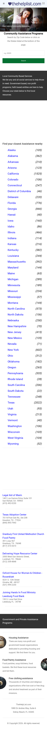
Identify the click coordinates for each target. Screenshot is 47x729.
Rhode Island (15, 379)
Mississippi (14, 296)
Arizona (12, 167)
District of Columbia (19, 191)
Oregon (12, 367)
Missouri (13, 291)
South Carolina (16, 385)
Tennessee (14, 396)
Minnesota (14, 285)
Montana (13, 302)
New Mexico (15, 338)
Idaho (11, 226)
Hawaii (12, 214)
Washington (15, 426)
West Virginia (15, 437)
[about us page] (43, 3)
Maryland (13, 267)
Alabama (13, 155)
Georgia (12, 208)
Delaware (13, 197)
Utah (10, 408)
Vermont (13, 420)
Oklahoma (13, 361)
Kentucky (13, 249)
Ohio (10, 355)
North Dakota (15, 314)
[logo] (23, 4)
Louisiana (13, 255)
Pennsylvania (15, 373)
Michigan (13, 279)
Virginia (12, 414)
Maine (11, 273)
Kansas (12, 244)
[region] (23, 123)
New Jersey (14, 332)
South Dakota (15, 390)
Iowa (10, 220)
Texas (11, 402)
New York (13, 349)
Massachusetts (17, 261)
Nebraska (13, 320)
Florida (12, 202)
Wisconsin (14, 432)
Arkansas (13, 161)
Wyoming (13, 443)
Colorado (13, 179)
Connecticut (15, 185)
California (13, 173)
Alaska (12, 150)
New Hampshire (17, 326)
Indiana (12, 238)
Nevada (12, 343)
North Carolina (16, 308)
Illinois (11, 232)
